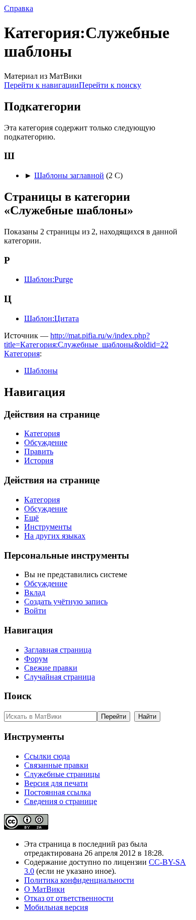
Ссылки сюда (47, 756)
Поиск (18, 696)
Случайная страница (59, 677)
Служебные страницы (62, 774)
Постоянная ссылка (57, 792)
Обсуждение (45, 442)
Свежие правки (50, 668)
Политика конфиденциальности (79, 880)
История (38, 460)
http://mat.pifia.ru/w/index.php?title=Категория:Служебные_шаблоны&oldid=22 (86, 340)
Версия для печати (56, 783)
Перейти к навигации (41, 85)
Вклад (34, 592)
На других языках (54, 536)
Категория (22, 353)
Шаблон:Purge (48, 279)
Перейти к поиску (110, 85)
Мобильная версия (56, 907)
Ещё (31, 517)
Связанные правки (56, 765)
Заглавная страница (57, 649)
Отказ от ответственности (69, 898)
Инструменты (48, 526)
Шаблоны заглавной (69, 175)
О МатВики (44, 889)
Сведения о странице (60, 801)
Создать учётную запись (66, 601)
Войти (35, 610)
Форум (36, 658)
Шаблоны (41, 370)
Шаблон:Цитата (51, 318)
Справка (18, 8)
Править (38, 451)
